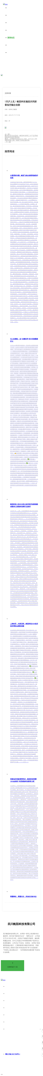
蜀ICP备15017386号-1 (12, 1054)
